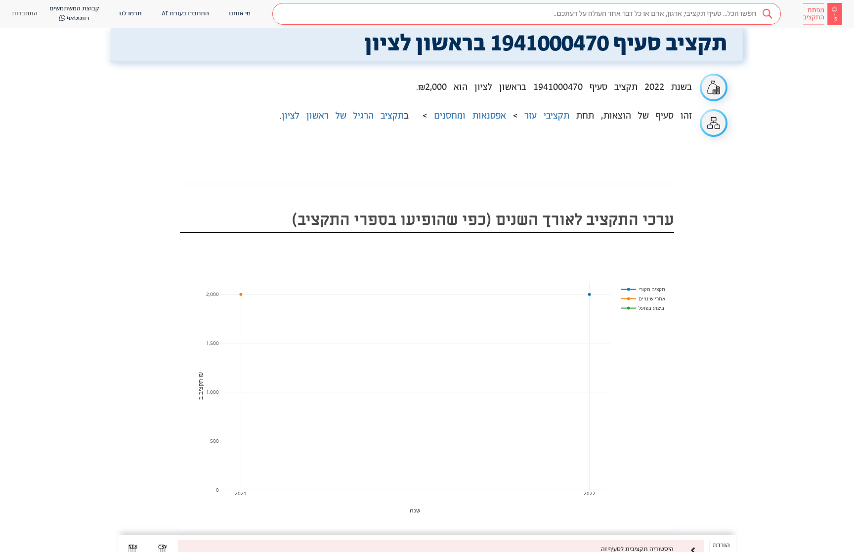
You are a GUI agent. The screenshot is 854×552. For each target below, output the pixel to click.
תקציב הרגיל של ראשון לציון (343, 116)
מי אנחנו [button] (240, 13)
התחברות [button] (25, 13)
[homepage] (822, 14)
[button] (526, 14)
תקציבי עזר (546, 116)
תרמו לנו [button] (130, 13)
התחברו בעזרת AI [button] (185, 13)
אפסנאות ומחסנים (470, 116)
